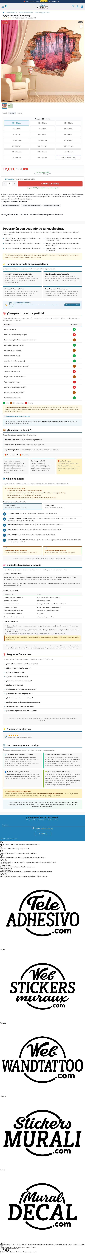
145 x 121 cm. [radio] (16, 158)
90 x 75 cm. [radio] (42, 134)
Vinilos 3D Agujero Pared (42, 12)
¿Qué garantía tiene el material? (17, 676)
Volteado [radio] (19, 113)
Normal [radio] (12, 113)
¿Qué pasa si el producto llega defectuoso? (21, 689)
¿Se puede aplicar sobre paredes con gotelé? (22, 664)
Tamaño (42, 119)
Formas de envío (5, 862)
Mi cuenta (28, 876)
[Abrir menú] (4, 6)
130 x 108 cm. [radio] (16, 152)
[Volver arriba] (1, 1254)
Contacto (4, 875)
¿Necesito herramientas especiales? (19, 681)
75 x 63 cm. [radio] (42, 129)
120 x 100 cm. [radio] (42, 146)
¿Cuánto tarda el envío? (14, 685)
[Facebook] (3, 1250)
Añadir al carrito (50, 184)
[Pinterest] (6, 1250)
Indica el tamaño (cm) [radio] (68, 158)
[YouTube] (8, 1250)
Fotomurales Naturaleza (51, 205)
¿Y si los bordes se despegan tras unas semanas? (23, 702)
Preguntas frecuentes (39, 862)
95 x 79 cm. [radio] (68, 134)
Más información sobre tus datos (9, 838)
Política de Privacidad (47, 828)
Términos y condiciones (8, 871)
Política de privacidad (23, 871)
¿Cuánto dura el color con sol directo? (19, 698)
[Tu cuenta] (77, 6)
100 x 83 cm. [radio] (16, 140)
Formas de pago (17, 862)
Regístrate (43, 834)
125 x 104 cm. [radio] (68, 146)
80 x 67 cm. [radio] (68, 129)
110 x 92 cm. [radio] (68, 140)
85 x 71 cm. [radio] (16, 134)
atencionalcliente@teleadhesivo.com (12, 876)
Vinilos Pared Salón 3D (26, 12)
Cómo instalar (52, 862)
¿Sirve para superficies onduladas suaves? (21, 710)
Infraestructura (19, 867)
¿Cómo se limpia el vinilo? (15, 672)
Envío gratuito (9, 179)
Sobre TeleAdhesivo (6, 867)
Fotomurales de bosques (11, 205)
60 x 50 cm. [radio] (42, 123)
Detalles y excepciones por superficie (18, 416)
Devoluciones (27, 862)
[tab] (4, 105)
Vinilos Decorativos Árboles (31, 205)
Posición (4, 113)
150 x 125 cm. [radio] (42, 158)
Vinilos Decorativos (11, 12)
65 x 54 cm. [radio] (68, 123)
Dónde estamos (29, 867)
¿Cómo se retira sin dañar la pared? (18, 668)
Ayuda (34, 876)
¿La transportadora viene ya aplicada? (19, 693)
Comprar (4, 861)
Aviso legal (35, 871)
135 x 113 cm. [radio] (42, 152)
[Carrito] (82, 6)
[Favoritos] (73, 6)
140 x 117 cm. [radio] (68, 152)
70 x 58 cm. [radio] (16, 129)
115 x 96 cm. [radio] (16, 146)
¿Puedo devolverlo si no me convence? (20, 706)
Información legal (6, 870)
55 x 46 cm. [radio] (16, 123)
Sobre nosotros (6, 865)
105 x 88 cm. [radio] (42, 140)
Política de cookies (45, 871)
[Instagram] (1, 1250)
